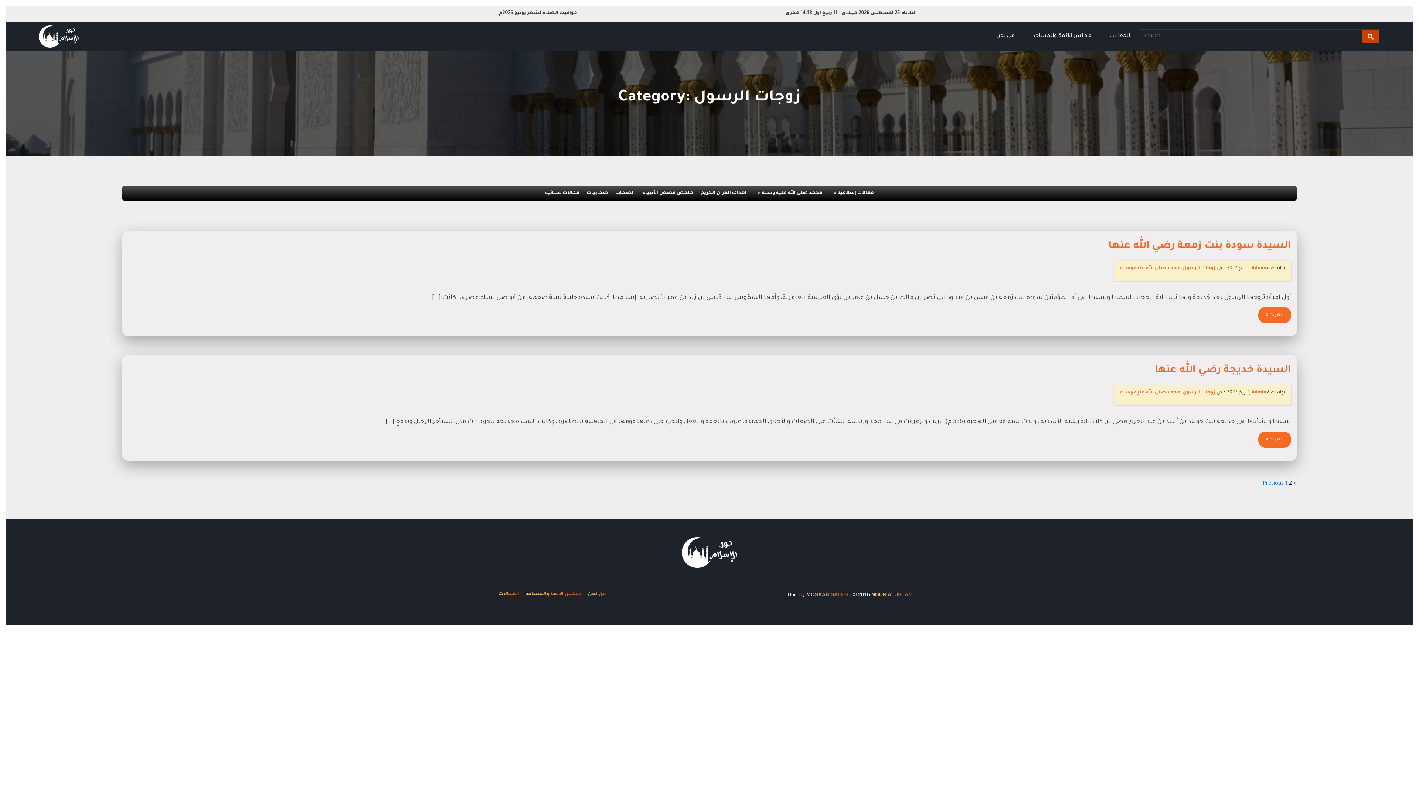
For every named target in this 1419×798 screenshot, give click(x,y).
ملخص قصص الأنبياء (667, 193)
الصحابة (625, 193)
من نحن (1005, 36)
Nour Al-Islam (892, 594)
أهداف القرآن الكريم (723, 193)
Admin (1259, 268)
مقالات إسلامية (855, 193)
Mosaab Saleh (827, 594)
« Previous (1280, 484)
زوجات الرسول (1199, 268)
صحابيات (597, 193)
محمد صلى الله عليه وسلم (792, 193)
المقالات (1119, 36)
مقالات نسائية (562, 193)
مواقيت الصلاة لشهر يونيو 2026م (538, 13)
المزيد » (1275, 315)
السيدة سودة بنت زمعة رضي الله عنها (1199, 246)
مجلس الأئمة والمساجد (1062, 36)
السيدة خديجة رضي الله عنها (1222, 370)
